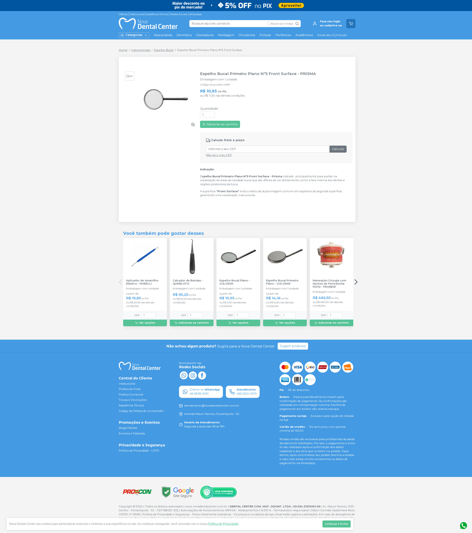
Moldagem (226, 35)
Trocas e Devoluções (133, 400)
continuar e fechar (336, 523)
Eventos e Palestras (132, 433)
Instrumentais (140, 50)
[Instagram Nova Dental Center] (192, 375)
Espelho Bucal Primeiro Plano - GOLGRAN (282, 282)
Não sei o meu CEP (219, 155)
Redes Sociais (179, 14)
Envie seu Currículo (332, 35)
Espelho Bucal (163, 50)
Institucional (137, 14)
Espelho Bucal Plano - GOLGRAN (234, 282)
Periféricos (283, 35)
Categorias (134, 35)
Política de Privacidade (223, 523)
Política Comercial (131, 394)
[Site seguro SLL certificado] (177, 492)
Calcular (338, 149)
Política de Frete (130, 389)
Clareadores (205, 35)
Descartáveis (163, 35)
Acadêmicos (304, 35)
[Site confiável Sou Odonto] (218, 492)
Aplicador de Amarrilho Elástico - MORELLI (142, 282)
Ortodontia (247, 35)
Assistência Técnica (157, 14)
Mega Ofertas (128, 428)
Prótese (265, 35)
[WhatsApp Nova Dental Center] (183, 375)
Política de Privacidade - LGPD (139, 450)
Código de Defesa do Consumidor (141, 411)
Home (123, 50)
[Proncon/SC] (137, 492)
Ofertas (123, 14)
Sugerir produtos (293, 346)
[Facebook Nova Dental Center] (202, 375)
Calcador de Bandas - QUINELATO (188, 282)
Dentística (184, 35)
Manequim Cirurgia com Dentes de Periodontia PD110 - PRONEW (329, 284)
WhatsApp (195, 14)
